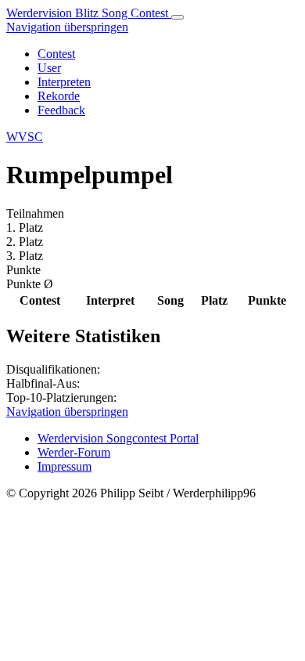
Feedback (61, 110)
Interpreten (64, 81)
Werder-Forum (74, 452)
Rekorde (59, 96)
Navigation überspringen (67, 27)
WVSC (24, 136)
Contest (56, 53)
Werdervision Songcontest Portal (118, 438)
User (49, 67)
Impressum (65, 466)
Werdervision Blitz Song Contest (88, 13)
